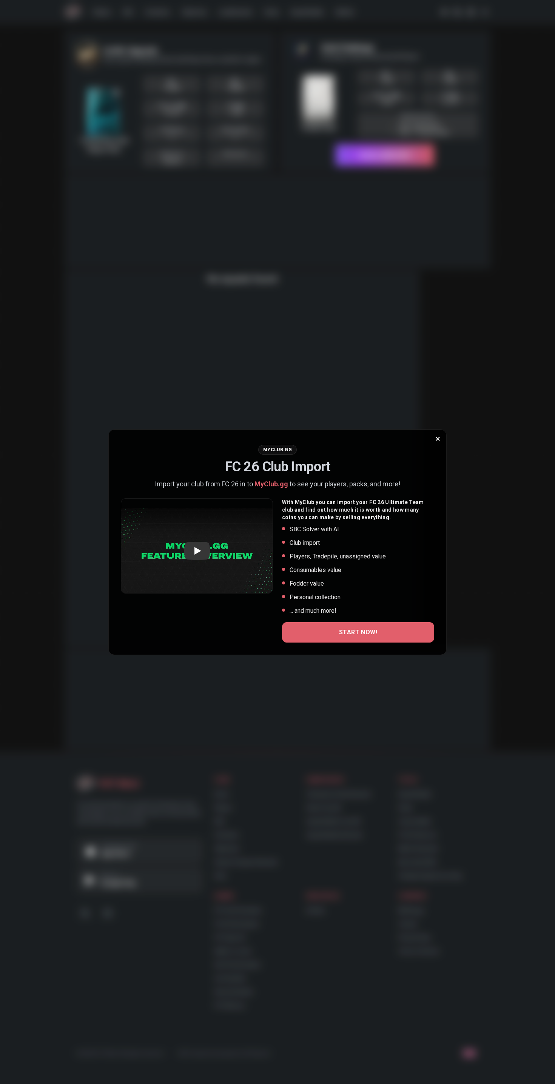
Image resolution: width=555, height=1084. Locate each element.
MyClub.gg (271, 484)
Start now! (358, 632)
